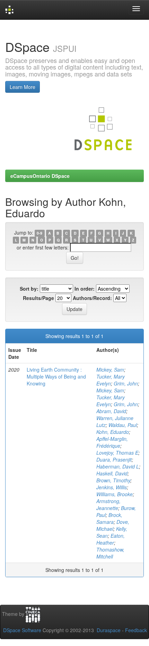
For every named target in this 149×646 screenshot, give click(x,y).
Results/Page (38, 297)
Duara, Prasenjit (114, 459)
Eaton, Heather (110, 539)
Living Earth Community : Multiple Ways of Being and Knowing (56, 376)
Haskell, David (112, 473)
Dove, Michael (112, 525)
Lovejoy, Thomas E (117, 452)
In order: (84, 288)
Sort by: (29, 288)
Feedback (136, 630)
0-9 (39, 233)
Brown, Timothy (113, 480)
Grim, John (126, 383)
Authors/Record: (92, 297)
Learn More (22, 86)
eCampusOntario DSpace (40, 175)
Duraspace (109, 630)
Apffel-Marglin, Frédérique (112, 442)
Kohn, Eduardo (112, 431)
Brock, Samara (109, 518)
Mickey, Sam (110, 369)
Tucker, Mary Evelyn (110, 380)
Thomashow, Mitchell (110, 553)
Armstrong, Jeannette (108, 504)
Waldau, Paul (122, 424)
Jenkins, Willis (111, 487)
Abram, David (111, 411)
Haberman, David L (117, 466)
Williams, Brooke (114, 494)
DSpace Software (22, 630)
